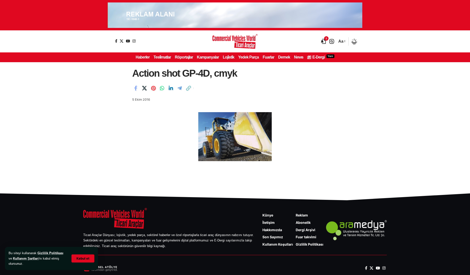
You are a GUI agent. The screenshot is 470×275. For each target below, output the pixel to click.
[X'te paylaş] (144, 88)
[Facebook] (116, 41)
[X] (121, 41)
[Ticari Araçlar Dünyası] (235, 41)
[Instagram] (134, 41)
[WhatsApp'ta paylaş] (162, 88)
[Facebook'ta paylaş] (135, 88)
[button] (82, 258)
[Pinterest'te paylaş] (153, 88)
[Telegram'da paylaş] (179, 88)
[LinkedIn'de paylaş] (170, 88)
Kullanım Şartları (26, 258)
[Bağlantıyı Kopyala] (188, 88)
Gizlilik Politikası (50, 253)
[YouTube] (128, 41)
